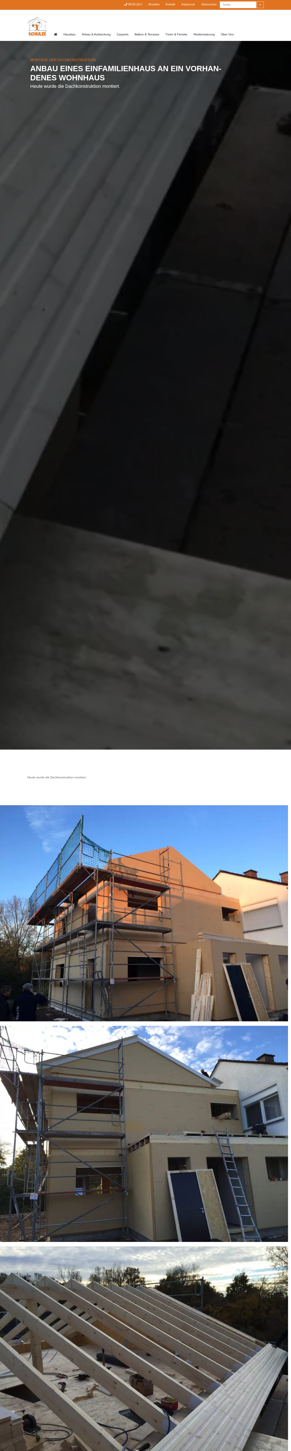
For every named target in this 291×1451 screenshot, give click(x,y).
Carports (122, 34)
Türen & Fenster (176, 34)
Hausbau (69, 34)
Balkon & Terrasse (147, 34)
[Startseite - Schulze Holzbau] (55, 34)
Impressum (188, 4)
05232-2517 (134, 4)
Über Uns (227, 34)
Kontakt (170, 4)
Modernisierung (204, 34)
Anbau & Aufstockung (96, 34)
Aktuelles (154, 4)
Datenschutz (209, 4)
